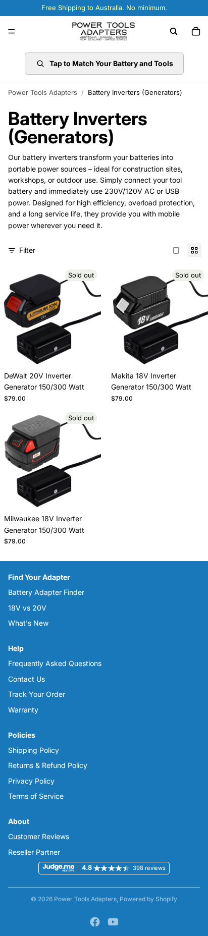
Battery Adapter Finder (46, 592)
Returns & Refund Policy (47, 765)
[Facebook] (95, 922)
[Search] (174, 31)
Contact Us (26, 679)
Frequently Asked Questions (54, 663)
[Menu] (11, 31)
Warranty (23, 709)
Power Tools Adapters (42, 92)
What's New (28, 623)
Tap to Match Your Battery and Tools (111, 63)
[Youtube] (113, 922)
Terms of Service (36, 796)
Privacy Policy (31, 781)
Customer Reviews (38, 837)
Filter (27, 250)
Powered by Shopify (148, 899)
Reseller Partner (34, 852)
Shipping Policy (33, 750)
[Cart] (196, 31)
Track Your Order (36, 694)
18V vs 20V (27, 607)
